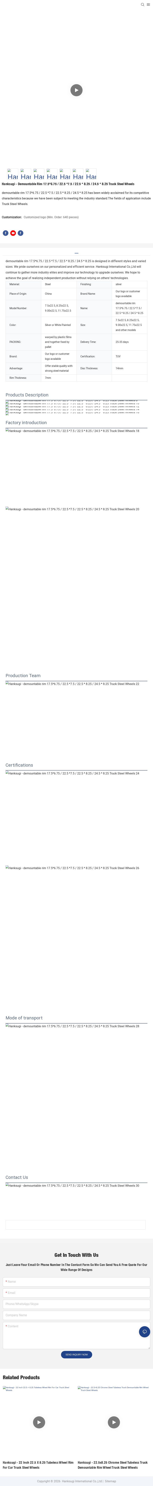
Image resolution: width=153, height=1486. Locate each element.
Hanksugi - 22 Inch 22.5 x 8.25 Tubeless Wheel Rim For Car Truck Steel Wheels (38, 1465)
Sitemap (110, 1481)
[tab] (76, 251)
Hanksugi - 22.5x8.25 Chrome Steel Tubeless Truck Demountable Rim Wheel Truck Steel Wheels (113, 1465)
